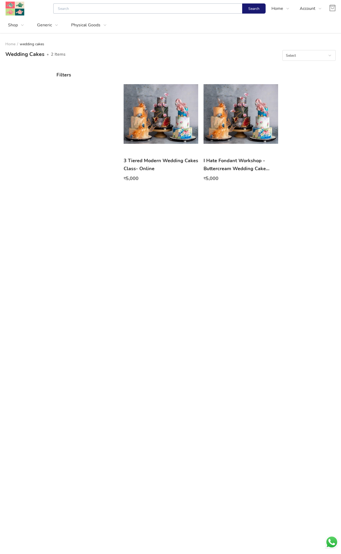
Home (10, 44)
